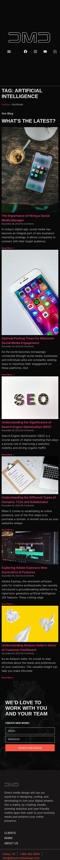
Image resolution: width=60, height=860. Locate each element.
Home (5, 104)
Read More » (8, 248)
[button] (9, 51)
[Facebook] (25, 51)
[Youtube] (45, 51)
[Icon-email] (55, 51)
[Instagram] (35, 51)
